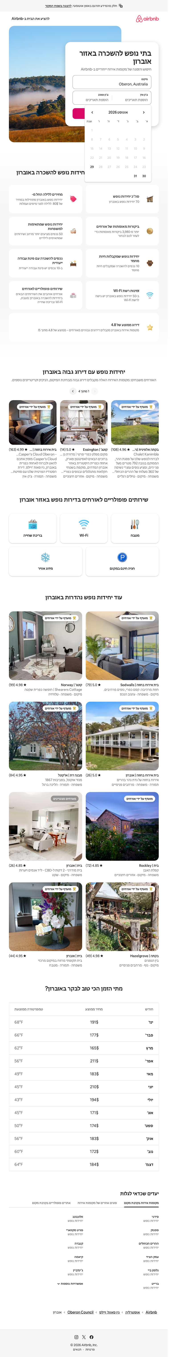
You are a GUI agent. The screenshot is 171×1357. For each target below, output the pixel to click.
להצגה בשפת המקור (58, 6)
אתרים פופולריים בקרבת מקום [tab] (51, 1203)
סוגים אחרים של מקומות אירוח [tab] (97, 1203)
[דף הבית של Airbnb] (147, 19)
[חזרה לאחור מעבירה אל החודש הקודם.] (143, 112)
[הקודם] (94, 391)
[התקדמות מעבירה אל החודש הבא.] (92, 112)
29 (92, 167)
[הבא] (73, 391)
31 (135, 176)
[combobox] (112, 84)
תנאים (77, 1349)
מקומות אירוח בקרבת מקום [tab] (141, 1203)
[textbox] (132, 99)
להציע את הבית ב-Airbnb (30, 18)
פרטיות (90, 1349)
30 (144, 176)
